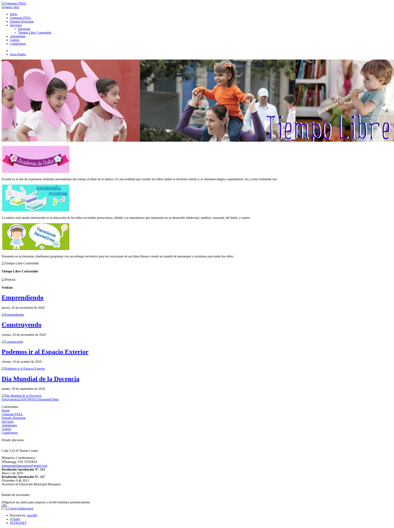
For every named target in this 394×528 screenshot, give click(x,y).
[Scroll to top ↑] (15, 519)
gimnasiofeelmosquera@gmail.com (24, 465)
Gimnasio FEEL (12, 414)
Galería (6, 429)
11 (36, 399)
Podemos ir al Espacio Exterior (45, 351)
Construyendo (21, 324)
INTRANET (18, 523)
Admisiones (9, 425)
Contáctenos (10, 432)
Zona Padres (18, 54)
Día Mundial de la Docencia (40, 378)
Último (54, 399)
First (4, 399)
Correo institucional (20, 508)
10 (33, 399)
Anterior (12, 399)
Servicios (8, 421)
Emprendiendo (23, 297)
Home (6, 410)
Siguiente (44, 399)
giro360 (32, 515)
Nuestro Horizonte (14, 418)
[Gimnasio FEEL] (14, 3)
